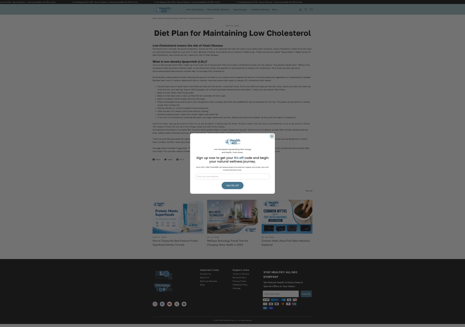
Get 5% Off (232, 185)
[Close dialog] (272, 136)
